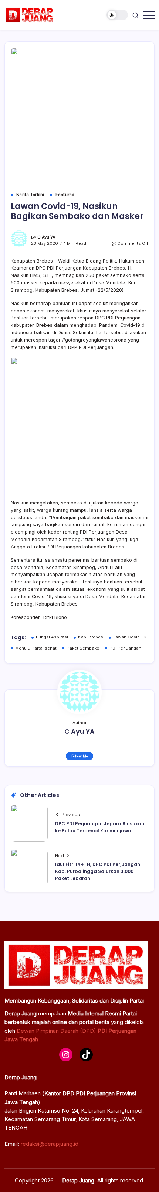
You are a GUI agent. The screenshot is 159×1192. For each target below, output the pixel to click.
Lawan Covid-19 (129, 637)
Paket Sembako (83, 648)
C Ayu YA (46, 237)
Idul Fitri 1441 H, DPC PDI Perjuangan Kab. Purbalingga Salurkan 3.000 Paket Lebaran (97, 871)
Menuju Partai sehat (36, 648)
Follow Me (79, 756)
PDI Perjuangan (125, 648)
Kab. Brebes (90, 637)
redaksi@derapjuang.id (49, 1143)
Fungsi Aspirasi (52, 637)
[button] (117, 15)
